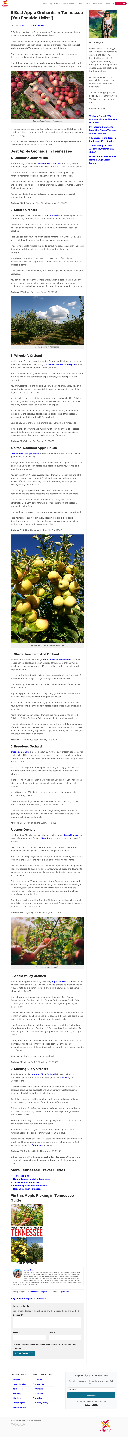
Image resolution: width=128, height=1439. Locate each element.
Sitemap (39, 1393)
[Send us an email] (20, 1424)
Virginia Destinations (69, 3)
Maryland (17, 1398)
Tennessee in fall (21, 1176)
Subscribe (39, 1384)
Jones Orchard (71, 835)
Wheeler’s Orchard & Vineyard (61, 364)
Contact (107, 3)
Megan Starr (38, 26)
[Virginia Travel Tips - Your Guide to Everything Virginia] (10, 3)
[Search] (113, 4)
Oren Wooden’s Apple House (25, 453)
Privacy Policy (41, 1403)
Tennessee (34, 1292)
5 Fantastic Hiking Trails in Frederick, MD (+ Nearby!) (102, 139)
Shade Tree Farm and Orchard (56, 659)
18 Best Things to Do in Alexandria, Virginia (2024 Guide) (102, 148)
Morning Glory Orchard (43, 1074)
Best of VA (57, 3)
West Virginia (19, 1403)
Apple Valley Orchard (62, 981)
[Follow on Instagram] (14, 1424)
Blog (50, 3)
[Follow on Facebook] (12, 1424)
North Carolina (19, 1384)
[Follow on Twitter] (17, 1424)
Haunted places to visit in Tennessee (31, 1179)
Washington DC (20, 1407)
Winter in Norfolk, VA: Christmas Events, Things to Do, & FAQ (103, 119)
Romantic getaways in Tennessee (30, 1185)
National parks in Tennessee (27, 1189)
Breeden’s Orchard (20, 752)
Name (16, 1333)
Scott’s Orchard (49, 215)
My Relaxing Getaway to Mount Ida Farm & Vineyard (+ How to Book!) (102, 130)
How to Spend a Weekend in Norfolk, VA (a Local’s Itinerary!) (103, 159)
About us (39, 1379)
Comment (18, 1315)
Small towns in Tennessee (26, 1182)
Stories (38, 1398)
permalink (65, 1292)
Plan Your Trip (97, 3)
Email (52, 1333)
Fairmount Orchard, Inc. (49, 163)
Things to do (44, 1292)
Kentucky (17, 1393)
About (45, 3)
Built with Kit (91, 1405)
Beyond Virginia (84, 3)
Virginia (16, 1379)
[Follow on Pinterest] (23, 1424)
